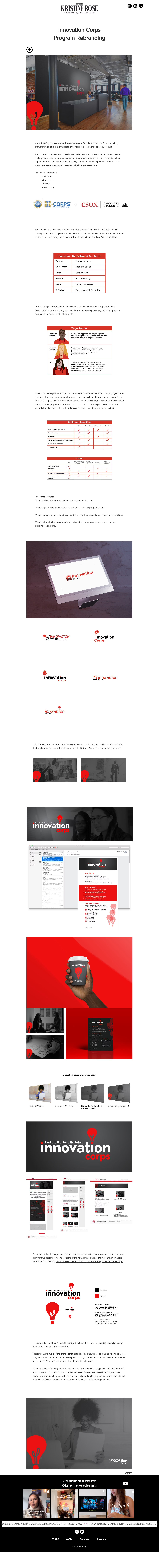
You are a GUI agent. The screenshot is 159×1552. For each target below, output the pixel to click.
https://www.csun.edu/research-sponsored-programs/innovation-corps (89, 1261)
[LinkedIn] (135, 6)
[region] (56, 637)
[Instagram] (130, 6)
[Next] (125, 1483)
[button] (141, 6)
